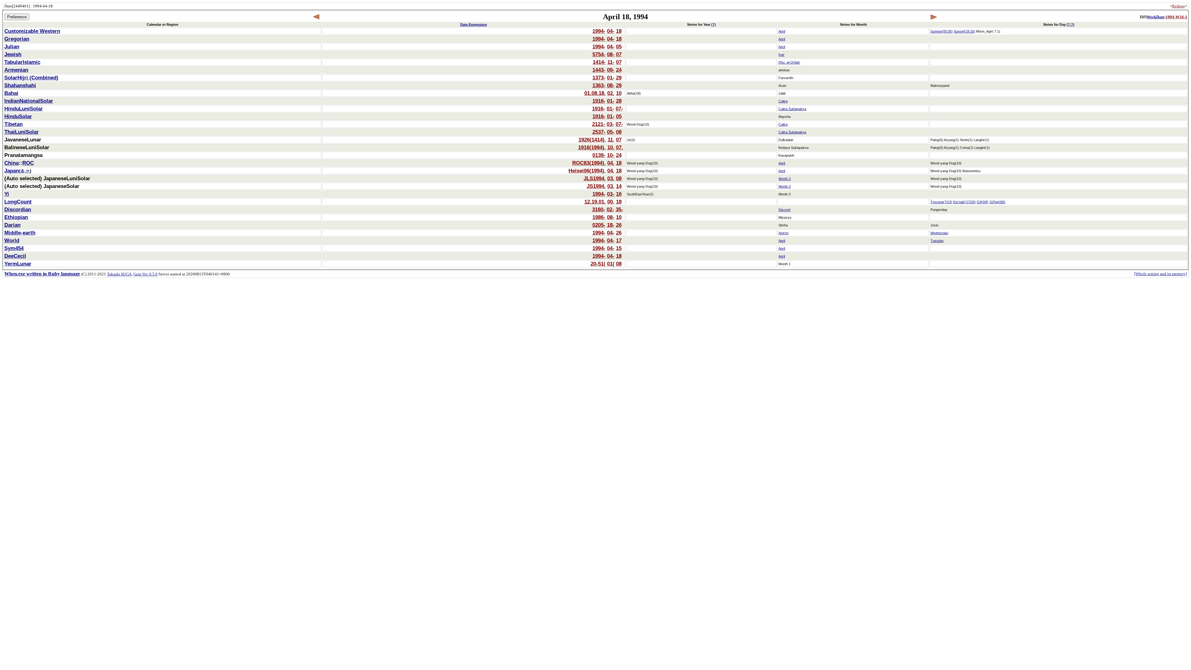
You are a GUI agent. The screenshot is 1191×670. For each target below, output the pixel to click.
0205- (598, 225)
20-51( (598, 263)
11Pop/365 (997, 202)
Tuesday (937, 241)
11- (610, 62)
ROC (28, 163)
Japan (11, 170)
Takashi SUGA (119, 274)
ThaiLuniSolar (21, 132)
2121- (598, 124)
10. (610, 147)
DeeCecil (15, 256)
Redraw (1178, 6)
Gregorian (16, 39)
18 (619, 31)
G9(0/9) (982, 202)
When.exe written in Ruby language (42, 273)
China (11, 163)
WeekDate (1155, 17)
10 (619, 93)
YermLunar (17, 263)
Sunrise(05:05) (941, 31)
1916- (598, 101)
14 (619, 186)
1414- (599, 62)
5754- (598, 54)
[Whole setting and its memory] (1160, 273)
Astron (783, 233)
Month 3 (784, 179)
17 (619, 240)
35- (619, 209)
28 (619, 101)
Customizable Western (32, 31)
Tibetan (13, 124)
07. (619, 147)
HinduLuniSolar (23, 108)
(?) (713, 24)
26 (619, 225)
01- (610, 77)
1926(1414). (592, 139)
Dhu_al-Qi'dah (789, 62)
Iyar (781, 54)
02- (610, 209)
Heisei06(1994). (587, 170)
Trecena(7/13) (941, 202)
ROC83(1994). (589, 163)
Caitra (782, 101)
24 (619, 70)
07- (619, 108)
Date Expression (473, 24)
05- (610, 132)
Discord (784, 210)
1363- (598, 85)
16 (619, 194)
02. (610, 93)
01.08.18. (595, 93)
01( (610, 263)
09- (610, 70)
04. (610, 163)
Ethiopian (16, 217)
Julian (11, 46)
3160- (598, 209)
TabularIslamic (22, 62)
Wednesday (939, 233)
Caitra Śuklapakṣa (792, 109)
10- (610, 155)
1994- (598, 31)
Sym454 (14, 248)
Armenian (16, 70)
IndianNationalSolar (28, 101)
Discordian (17, 209)
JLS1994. (595, 178)
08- (610, 54)
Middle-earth (19, 232)
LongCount (18, 201)
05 (619, 46)
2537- (598, 132)
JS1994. (596, 186)
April (781, 31)
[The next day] (933, 17)
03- (610, 124)
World (11, 240)
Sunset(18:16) (964, 31)
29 (619, 77)
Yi (6, 194)
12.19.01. (595, 201)
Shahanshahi (20, 85)
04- (610, 31)
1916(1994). (592, 147)
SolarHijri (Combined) (31, 77)
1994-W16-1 (1176, 17)
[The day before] (316, 17)
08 (619, 132)
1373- (598, 77)
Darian (12, 225)
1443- (598, 70)
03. (610, 178)
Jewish (12, 54)
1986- (598, 217)
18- (610, 225)
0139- (598, 155)
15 (619, 248)
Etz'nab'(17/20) (964, 202)
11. (611, 139)
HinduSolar (18, 116)
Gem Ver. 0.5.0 (145, 274)
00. (610, 201)
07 (619, 54)
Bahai (11, 93)
